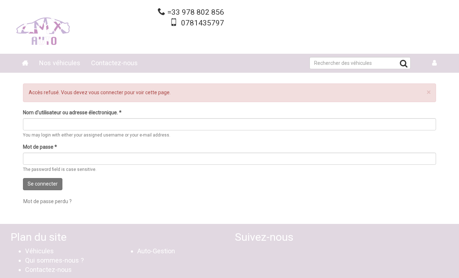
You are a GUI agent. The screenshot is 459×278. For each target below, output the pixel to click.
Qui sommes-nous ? (54, 260)
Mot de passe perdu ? (47, 201)
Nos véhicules (59, 63)
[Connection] (434, 63)
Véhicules (39, 251)
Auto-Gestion (156, 251)
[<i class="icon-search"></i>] (403, 64)
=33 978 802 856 (195, 12)
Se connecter (43, 184)
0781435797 (202, 23)
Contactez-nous (114, 63)
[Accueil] (43, 27)
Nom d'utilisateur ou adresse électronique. (72, 112)
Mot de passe (40, 147)
